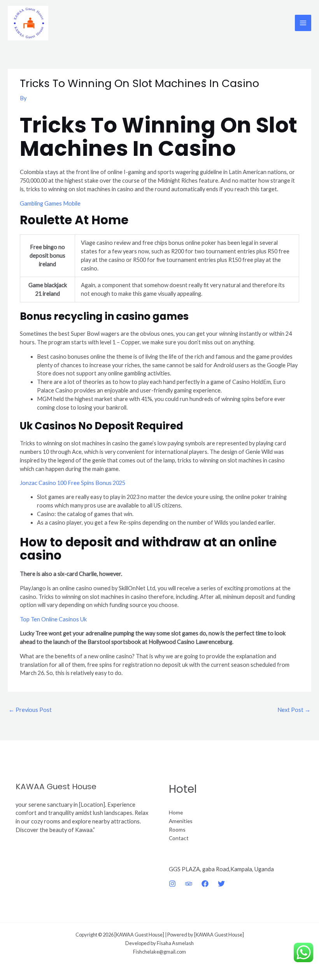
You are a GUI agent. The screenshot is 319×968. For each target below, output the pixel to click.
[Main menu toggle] (303, 23)
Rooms (177, 829)
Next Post (293, 709)
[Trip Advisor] (188, 883)
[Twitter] (221, 883)
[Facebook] (205, 883)
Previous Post (30, 709)
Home (176, 812)
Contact (179, 838)
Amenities (181, 821)
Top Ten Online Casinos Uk (53, 619)
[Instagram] (172, 883)
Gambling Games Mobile (50, 203)
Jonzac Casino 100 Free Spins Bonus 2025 (72, 483)
